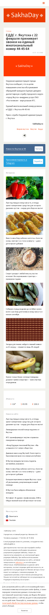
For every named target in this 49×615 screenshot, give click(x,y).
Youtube (12, 520)
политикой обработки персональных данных (20, 603)
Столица (8, 31)
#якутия (33, 129)
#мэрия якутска (23, 129)
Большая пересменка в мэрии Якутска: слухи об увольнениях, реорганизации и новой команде (23, 482)
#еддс (40, 129)
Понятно (24, 611)
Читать (38, 148)
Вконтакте (13, 516)
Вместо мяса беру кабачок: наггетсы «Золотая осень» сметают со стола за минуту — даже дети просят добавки (24, 471)
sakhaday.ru (19, 562)
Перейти (38, 161)
